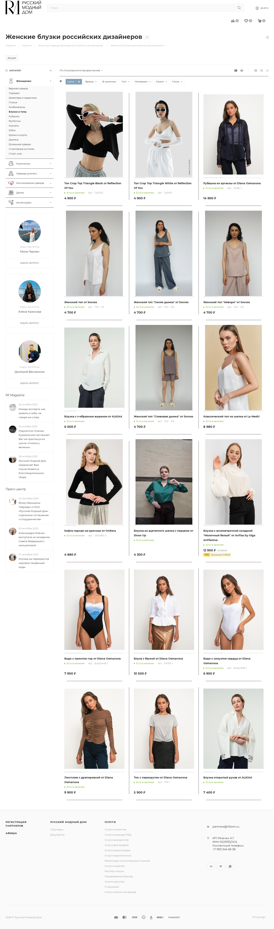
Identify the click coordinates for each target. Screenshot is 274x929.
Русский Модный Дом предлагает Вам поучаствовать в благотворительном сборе (32, 469)
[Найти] (239, 8)
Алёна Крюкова (29, 312)
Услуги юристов (114, 881)
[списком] (261, 70)
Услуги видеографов (117, 850)
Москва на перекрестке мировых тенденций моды (34, 563)
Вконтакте (211, 866)
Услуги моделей (115, 865)
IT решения (112, 886)
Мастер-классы (114, 871)
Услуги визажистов (117, 839)
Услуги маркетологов (118, 855)
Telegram (221, 866)
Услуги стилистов (115, 829)
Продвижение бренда (119, 876)
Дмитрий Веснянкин (30, 372)
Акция (12, 57)
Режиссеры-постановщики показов (127, 860)
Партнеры (56, 829)
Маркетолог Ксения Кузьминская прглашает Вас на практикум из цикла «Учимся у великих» (34, 439)
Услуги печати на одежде (120, 891)
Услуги (110, 822)
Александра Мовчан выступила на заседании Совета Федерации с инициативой (34, 539)
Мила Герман (29, 251)
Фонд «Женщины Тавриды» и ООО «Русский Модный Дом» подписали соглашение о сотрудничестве (34, 511)
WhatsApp (230, 866)
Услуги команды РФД (118, 834)
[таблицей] (267, 70)
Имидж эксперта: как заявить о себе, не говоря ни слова (32, 413)
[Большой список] (241, 70)
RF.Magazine (15, 395)
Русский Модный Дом (68, 822)
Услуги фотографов (117, 845)
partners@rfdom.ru (225, 826)
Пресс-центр (16, 489)
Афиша (11, 833)
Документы (57, 834)
